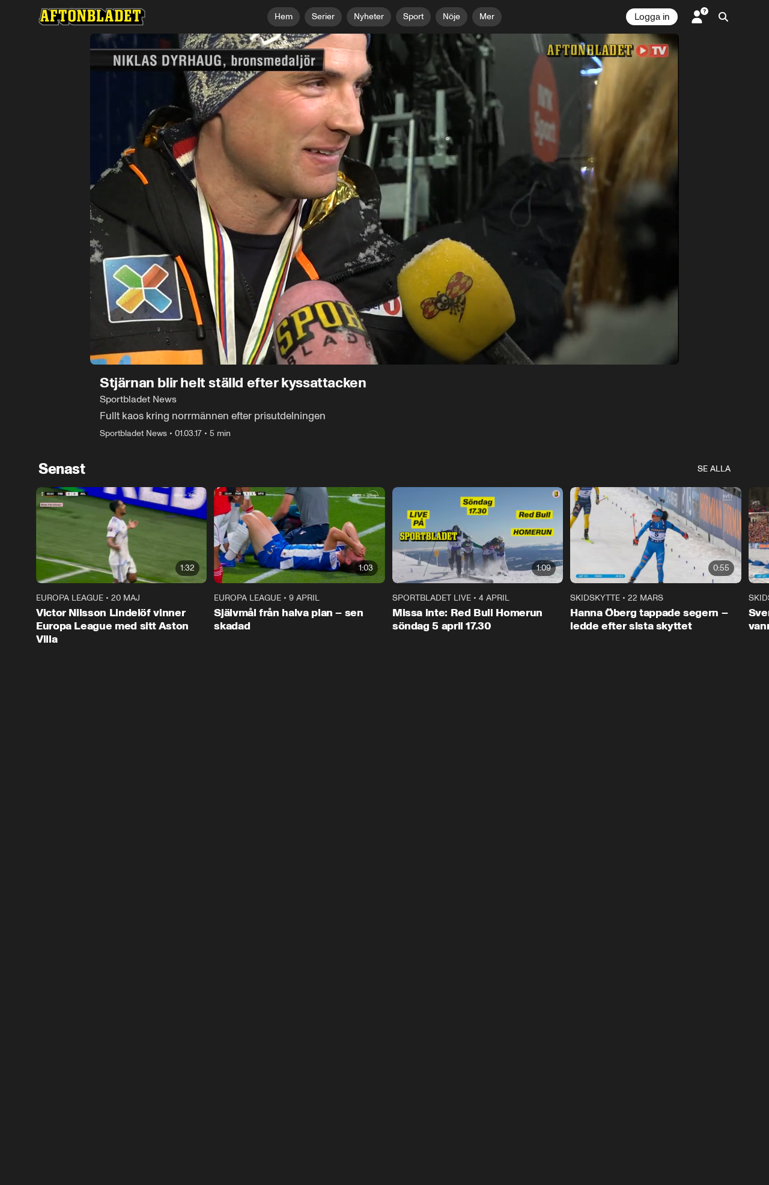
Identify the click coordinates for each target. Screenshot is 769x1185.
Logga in (651, 16)
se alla (714, 469)
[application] (384, 199)
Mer (486, 16)
